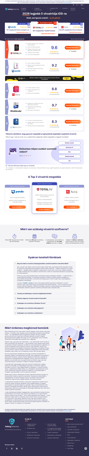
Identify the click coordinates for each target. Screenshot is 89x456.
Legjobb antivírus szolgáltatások (31, 424)
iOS (69, 161)
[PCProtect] (16, 123)
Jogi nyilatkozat (71, 437)
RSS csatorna (17, 448)
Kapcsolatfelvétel (71, 427)
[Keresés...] (73, 5)
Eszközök (64, 8)
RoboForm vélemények (33, 438)
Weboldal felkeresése (22, 32)
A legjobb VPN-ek (54, 9)
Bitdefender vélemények (33, 435)
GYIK (68, 435)
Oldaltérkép (70, 445)
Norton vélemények (32, 432)
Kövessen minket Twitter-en (12, 448)
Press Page (70, 448)
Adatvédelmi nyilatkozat (73, 440)
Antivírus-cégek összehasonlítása (51, 424)
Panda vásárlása (17, 207)
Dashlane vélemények (53, 438)
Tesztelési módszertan (73, 429)
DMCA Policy (70, 443)
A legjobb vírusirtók (23, 9)
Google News (22, 448)
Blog (83, 8)
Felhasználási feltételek (73, 432)
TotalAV (25, 283)
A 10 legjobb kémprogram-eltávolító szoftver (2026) (54, 429)
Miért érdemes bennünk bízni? (75, 424)
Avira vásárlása (71, 207)
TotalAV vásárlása (44, 209)
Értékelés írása (31, 428)
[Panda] (16, 67)
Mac (69, 152)
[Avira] (16, 91)
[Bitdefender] (16, 107)
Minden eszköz (69, 143)
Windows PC (69, 147)
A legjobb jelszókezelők (38, 9)
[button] (85, 448)
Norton (31, 283)
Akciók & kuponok (73, 9)
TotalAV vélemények (52, 432)
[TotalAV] (16, 49)
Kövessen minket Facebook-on (7, 448)
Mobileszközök (69, 156)
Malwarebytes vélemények (54, 435)
